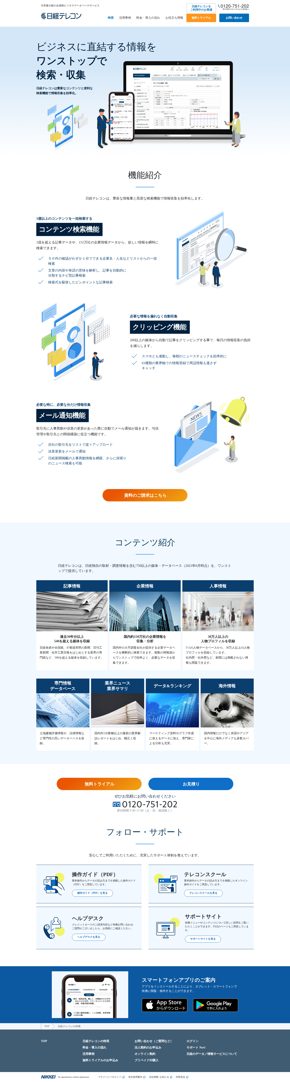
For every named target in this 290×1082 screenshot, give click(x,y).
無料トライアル (201, 17)
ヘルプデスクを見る (88, 936)
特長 (111, 17)
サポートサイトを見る (203, 938)
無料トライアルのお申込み (100, 1060)
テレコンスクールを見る (203, 892)
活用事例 (125, 17)
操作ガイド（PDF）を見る (92, 892)
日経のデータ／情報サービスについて (212, 1053)
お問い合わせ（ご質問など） (154, 1041)
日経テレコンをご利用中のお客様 (201, 8)
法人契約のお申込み (148, 1047)
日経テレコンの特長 (96, 1041)
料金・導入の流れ (148, 17)
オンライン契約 (145, 1053)
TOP (46, 1026)
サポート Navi (196, 1047)
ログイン (192, 1041)
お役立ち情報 (174, 17)
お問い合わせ (234, 17)
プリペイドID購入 (147, 1060)
